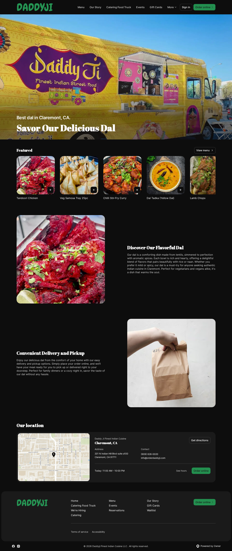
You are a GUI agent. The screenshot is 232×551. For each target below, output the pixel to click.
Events (140, 7)
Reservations (116, 510)
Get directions (199, 440)
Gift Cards (156, 7)
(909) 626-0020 (149, 454)
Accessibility (98, 531)
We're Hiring (78, 510)
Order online (201, 470)
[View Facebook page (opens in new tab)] (13, 546)
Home (74, 500)
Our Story (95, 7)
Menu (81, 7)
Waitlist (151, 510)
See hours (181, 470)
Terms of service (79, 531)
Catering (76, 515)
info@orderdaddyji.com (153, 458)
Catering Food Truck (118, 7)
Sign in (186, 7)
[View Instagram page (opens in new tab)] (18, 546)
